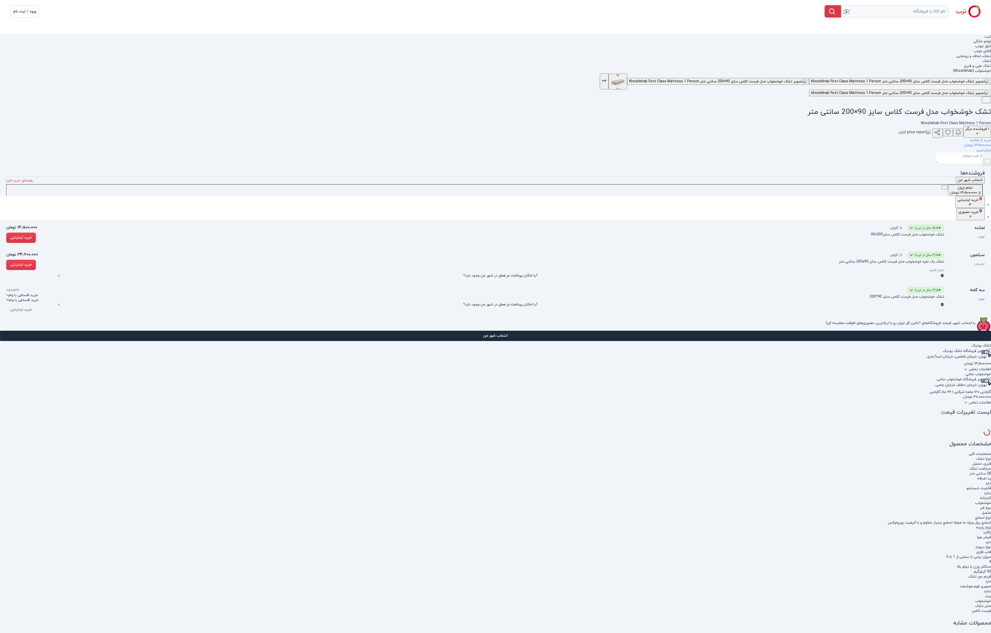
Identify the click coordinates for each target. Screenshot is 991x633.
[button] (24, 11)
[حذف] (944, 187)
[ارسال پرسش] (987, 162)
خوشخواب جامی (978, 374)
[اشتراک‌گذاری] (937, 133)
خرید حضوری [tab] (968, 214)
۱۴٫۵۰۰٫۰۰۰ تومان (21, 227)
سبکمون (977, 255)
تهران (981, 237)
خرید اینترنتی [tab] (968, 202)
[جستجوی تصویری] (846, 11)
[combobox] (894, 11)
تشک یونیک (981, 345)
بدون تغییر (936, 270)
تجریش (979, 264)
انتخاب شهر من (495, 335)
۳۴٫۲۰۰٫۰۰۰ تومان (22, 254)
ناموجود (12, 289)
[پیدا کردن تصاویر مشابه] (986, 99)
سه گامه (977, 290)
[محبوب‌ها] (948, 132)
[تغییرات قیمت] (958, 132)
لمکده (980, 228)
